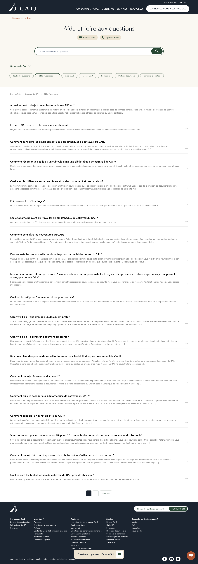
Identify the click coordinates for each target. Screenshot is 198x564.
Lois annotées (76, 527)
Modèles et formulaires (80, 539)
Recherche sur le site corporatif (145, 519)
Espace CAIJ (107, 554)
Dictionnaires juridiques (80, 533)
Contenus (108, 8)
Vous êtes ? (39, 519)
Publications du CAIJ (18, 525)
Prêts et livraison (113, 539)
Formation (105, 75)
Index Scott (75, 545)
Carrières (14, 527)
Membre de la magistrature (45, 525)
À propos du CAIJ (17, 519)
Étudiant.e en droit (41, 536)
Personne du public (42, 539)
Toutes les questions (21, 75)
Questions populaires (88, 554)
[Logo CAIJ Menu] (22, 7)
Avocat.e (37, 522)
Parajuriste (38, 533)
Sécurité (72, 559)
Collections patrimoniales (81, 548)
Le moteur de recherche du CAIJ (84, 522)
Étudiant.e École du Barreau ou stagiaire (50, 530)
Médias (135, 522)
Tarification (110, 542)
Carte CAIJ (69, 75)
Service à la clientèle (152, 75)
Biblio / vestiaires (46, 75)
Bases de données (78, 536)
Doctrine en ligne (78, 525)
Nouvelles (137, 8)
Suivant (106, 493)
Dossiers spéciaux (78, 542)
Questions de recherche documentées (86, 530)
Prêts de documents (126, 75)
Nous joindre (170, 2)
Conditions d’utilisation (58, 559)
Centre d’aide (15, 94)
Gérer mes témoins (17, 559)
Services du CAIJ (32, 94)
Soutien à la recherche (115, 533)
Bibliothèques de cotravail (117, 536)
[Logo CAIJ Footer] (13, 508)
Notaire (37, 527)
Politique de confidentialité (37, 559)
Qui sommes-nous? (87, 8)
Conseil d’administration (20, 522)
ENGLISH (182, 2)
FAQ (133, 525)
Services (122, 8)
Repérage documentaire (116, 530)
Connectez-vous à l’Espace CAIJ (168, 8)
